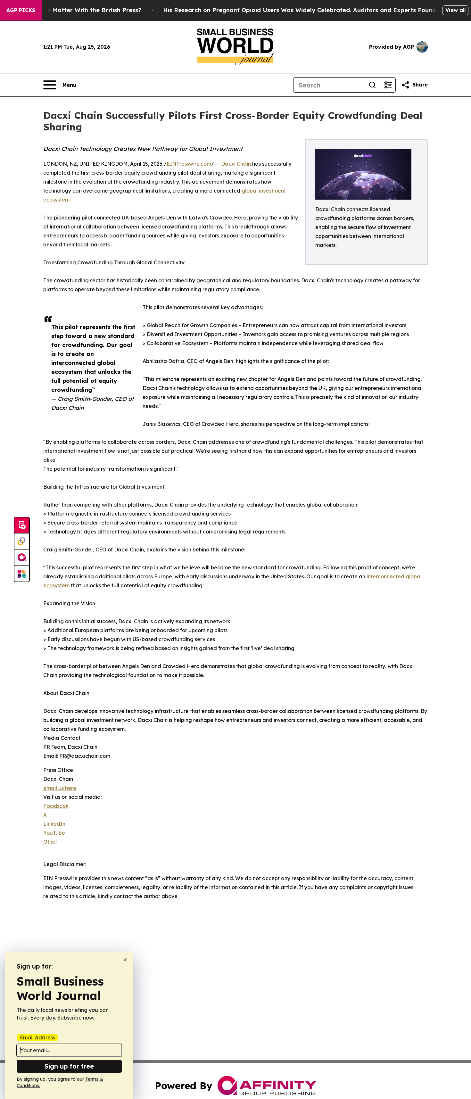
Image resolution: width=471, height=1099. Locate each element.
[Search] (372, 85)
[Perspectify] (21, 541)
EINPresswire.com (189, 164)
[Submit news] (21, 525)
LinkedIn (54, 824)
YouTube (54, 833)
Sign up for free (69, 1066)
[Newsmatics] (21, 574)
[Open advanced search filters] (387, 85)
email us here (59, 788)
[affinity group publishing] (21, 558)
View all (455, 10)
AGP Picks (20, 10)
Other (50, 842)
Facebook (56, 806)
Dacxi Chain (236, 164)
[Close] (125, 960)
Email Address (37, 1037)
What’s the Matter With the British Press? (80, 10)
